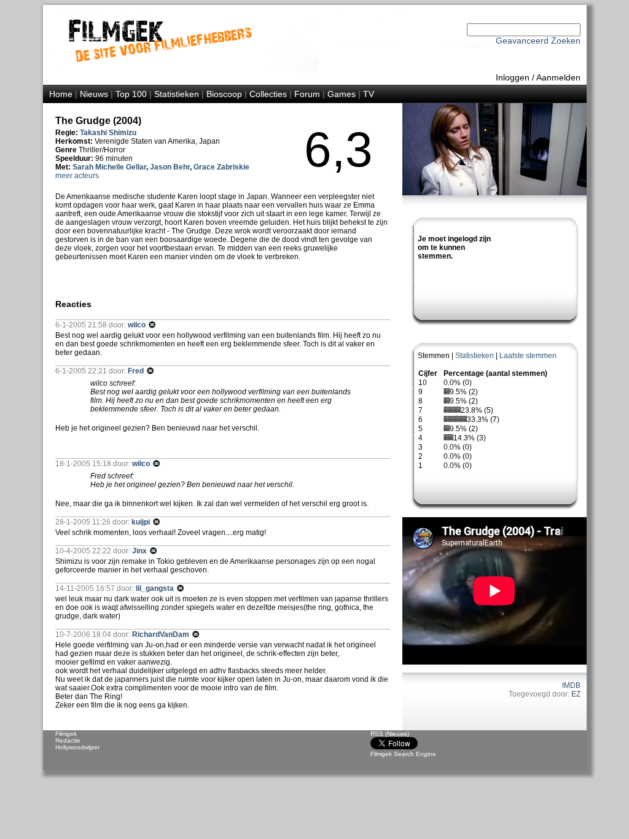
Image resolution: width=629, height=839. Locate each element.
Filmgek (66, 733)
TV (368, 94)
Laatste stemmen (528, 355)
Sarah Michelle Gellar (109, 167)
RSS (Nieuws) (389, 733)
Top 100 (131, 94)
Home (60, 94)
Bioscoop (224, 94)
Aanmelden (558, 77)
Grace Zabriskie (221, 167)
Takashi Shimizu (108, 132)
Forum (307, 94)
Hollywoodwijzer (77, 747)
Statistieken (176, 94)
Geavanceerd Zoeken (538, 40)
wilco (137, 325)
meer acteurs (77, 175)
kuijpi (141, 522)
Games (341, 94)
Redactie (67, 740)
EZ (575, 694)
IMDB (571, 685)
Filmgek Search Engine (403, 754)
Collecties (268, 94)
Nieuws (94, 94)
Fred (137, 371)
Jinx (140, 551)
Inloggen (512, 77)
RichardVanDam (161, 634)
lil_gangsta (156, 588)
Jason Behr (170, 167)
